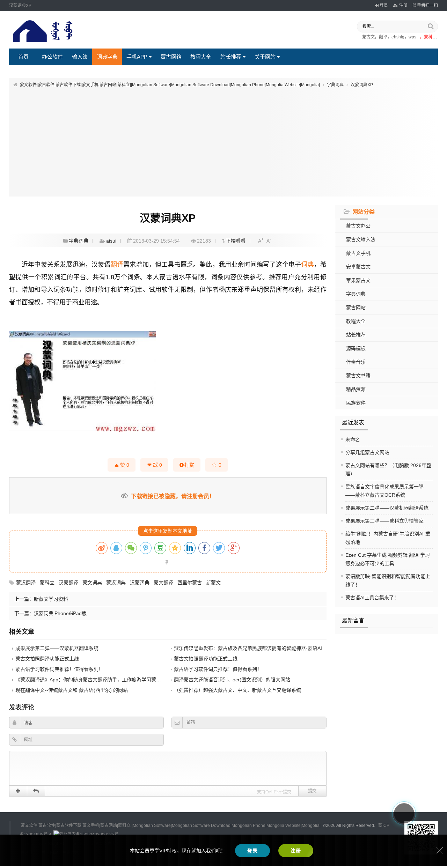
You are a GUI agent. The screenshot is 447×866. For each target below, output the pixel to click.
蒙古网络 (171, 57)
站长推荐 (230, 57)
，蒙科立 (428, 37)
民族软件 (356, 403)
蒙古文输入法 (360, 239)
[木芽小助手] (404, 813)
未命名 (352, 439)
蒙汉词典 (116, 582)
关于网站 (265, 57)
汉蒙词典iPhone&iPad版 (60, 613)
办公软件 (52, 57)
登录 (384, 5)
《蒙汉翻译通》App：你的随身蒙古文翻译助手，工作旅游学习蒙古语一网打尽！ (102, 679)
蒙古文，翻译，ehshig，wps (389, 37)
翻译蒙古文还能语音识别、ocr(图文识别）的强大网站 (232, 679)
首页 (23, 57)
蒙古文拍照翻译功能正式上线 (47, 658)
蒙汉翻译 (26, 582)
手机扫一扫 (427, 5)
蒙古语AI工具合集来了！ (372, 597)
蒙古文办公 (358, 226)
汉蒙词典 (139, 582)
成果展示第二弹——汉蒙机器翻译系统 (386, 508)
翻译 (117, 264)
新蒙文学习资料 (51, 599)
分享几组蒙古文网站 (367, 452)
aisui (111, 241)
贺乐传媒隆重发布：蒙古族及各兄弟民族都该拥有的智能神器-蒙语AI (248, 648)
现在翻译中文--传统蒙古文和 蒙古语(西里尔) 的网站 (71, 690)
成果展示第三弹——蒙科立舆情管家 (384, 521)
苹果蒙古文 (358, 280)
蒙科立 (47, 582)
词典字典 (107, 57)
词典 (307, 264)
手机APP (136, 57)
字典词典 (335, 84)
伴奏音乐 (356, 362)
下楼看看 (236, 241)
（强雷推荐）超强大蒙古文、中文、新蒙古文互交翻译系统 (237, 690)
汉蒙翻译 (68, 582)
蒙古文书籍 (358, 375)
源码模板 (356, 348)
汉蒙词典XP (362, 84)
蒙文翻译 (163, 582)
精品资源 (356, 389)
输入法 (80, 57)
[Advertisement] (223, 141)
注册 (403, 5)
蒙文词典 (92, 582)
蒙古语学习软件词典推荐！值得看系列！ (59, 669)
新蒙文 (213, 582)
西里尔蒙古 (189, 582)
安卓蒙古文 (358, 266)
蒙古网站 (356, 307)
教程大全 (200, 57)
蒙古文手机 (358, 253)
